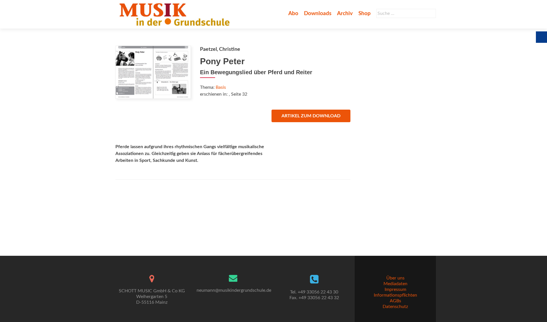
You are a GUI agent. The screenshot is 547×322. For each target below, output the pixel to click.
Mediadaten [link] (395, 283)
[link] (175, 14)
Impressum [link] (395, 289)
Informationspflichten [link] (395, 295)
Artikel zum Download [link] (310, 116)
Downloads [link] (317, 13)
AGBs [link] (395, 301)
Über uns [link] (395, 278)
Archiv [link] (345, 13)
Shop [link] (364, 13)
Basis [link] (221, 87)
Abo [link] (293, 13)
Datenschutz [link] (395, 306)
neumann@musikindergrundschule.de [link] (234, 290)
